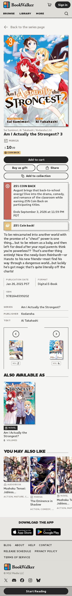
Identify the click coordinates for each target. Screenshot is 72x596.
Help (31, 545)
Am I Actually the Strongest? (40, 307)
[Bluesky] (38, 580)
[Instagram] (30, 580)
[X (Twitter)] (6, 580)
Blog (7, 545)
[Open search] (66, 14)
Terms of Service (17, 557)
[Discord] (14, 580)
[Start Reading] (36, 81)
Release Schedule (17, 551)
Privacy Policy (46, 551)
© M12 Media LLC (14, 573)
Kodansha (27, 314)
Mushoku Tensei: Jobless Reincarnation (15, 490)
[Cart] (49, 5)
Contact (45, 545)
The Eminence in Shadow (41, 502)
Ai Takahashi (29, 320)
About (20, 545)
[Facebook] (22, 580)
